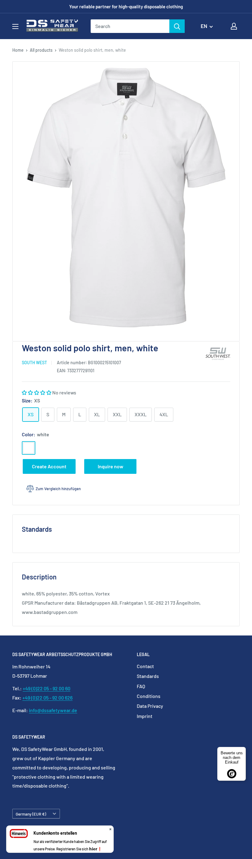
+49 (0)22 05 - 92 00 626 (47, 697)
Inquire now (110, 466)
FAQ (141, 686)
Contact (145, 666)
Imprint (144, 716)
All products (41, 50)
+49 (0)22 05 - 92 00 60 (46, 688)
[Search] (177, 26)
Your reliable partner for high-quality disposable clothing (126, 6)
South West (34, 362)
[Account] (234, 26)
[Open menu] (15, 26)
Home (18, 50)
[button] (37, 392)
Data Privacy (150, 706)
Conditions (148, 696)
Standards (148, 676)
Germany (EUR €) (31, 814)
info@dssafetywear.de (53, 710)
